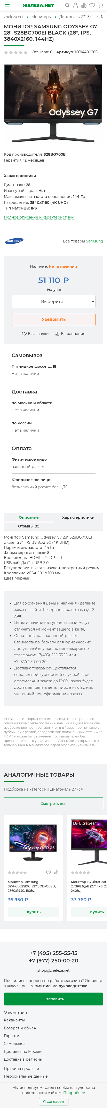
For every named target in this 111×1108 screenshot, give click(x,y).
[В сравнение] (56, 872)
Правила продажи (21, 1068)
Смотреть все (54, 803)
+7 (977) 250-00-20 (53, 961)
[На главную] (38, 5)
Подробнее (74, 1092)
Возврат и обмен (20, 1028)
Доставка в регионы (23, 1059)
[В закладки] (48, 872)
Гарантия (12, 1036)
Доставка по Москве (23, 1051)
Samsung (94, 241)
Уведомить (54, 319)
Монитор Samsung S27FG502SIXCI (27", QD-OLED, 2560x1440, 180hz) (32, 886)
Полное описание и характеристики (39, 217)
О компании (15, 1012)
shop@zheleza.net (53, 970)
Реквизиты (14, 1020)
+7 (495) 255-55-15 (53, 953)
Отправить (53, 999)
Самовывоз (14, 1043)
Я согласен (53, 1101)
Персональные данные (26, 1076)
